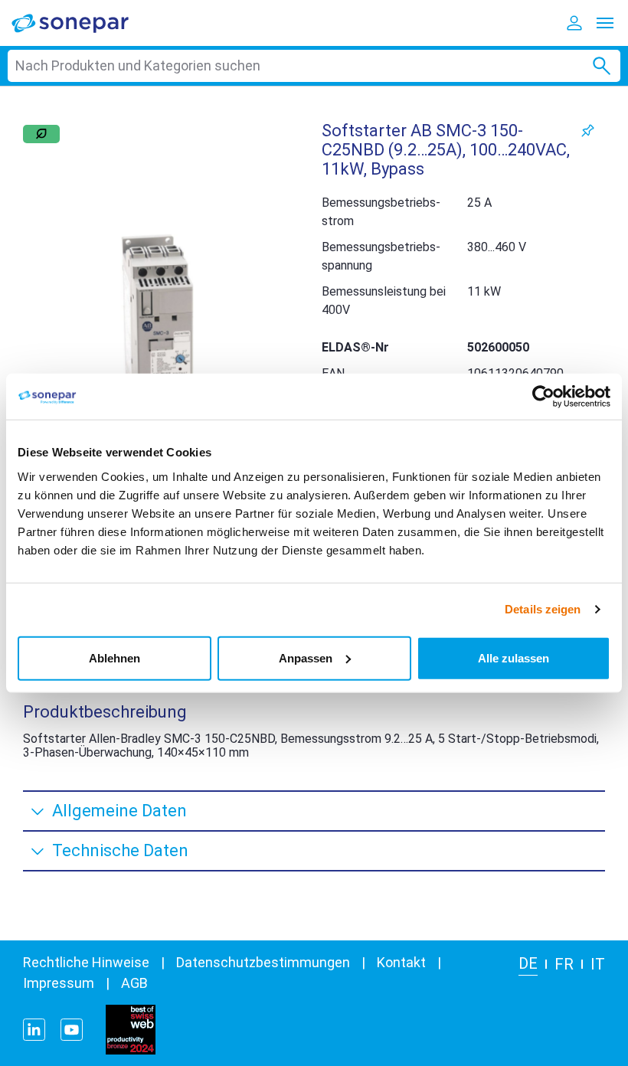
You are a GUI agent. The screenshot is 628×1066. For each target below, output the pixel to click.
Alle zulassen (513, 657)
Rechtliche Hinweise (86, 962)
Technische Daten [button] (120, 850)
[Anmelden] (574, 22)
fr (564, 964)
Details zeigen (543, 609)
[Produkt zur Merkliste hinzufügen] (587, 130)
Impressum (58, 983)
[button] (157, 329)
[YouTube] (72, 1030)
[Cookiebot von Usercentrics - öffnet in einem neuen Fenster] (543, 396)
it (597, 964)
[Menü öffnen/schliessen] (605, 22)
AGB (134, 983)
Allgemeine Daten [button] (119, 810)
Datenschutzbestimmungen (263, 962)
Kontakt (401, 962)
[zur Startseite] (80, 22)
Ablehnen (114, 657)
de (528, 963)
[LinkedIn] (34, 1030)
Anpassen (305, 657)
